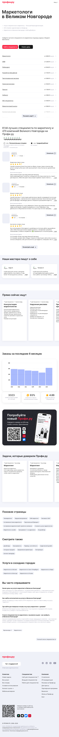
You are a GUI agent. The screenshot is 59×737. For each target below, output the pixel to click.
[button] (51, 153)
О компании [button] (46, 677)
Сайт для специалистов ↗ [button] (30, 677)
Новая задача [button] (6, 677)
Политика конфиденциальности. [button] (19, 731)
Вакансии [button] (45, 691)
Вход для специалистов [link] (29, 680)
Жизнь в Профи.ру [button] (47, 694)
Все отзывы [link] (6, 683)
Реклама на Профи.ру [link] (48, 683)
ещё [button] (26, 274)
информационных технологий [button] (11, 727)
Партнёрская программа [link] (49, 688)
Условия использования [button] (10, 685)
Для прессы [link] (45, 685)
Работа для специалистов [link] (30, 683)
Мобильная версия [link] (8, 691)
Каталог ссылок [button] (7, 688)
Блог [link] (43, 697)
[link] (10, 47)
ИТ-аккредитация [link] (47, 680)
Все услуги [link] (5, 680)
